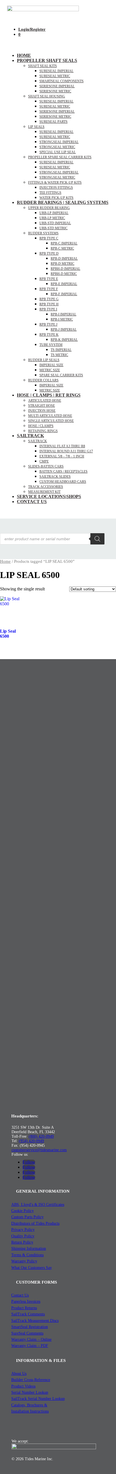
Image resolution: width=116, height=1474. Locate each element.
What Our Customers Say (31, 1268)
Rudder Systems (43, 233)
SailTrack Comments (28, 1314)
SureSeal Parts (53, 122)
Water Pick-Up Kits (56, 198)
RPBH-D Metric (64, 274)
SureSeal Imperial (56, 71)
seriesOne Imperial (57, 86)
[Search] (97, 538)
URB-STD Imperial (55, 223)
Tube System (51, 345)
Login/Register (32, 29)
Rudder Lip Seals (43, 360)
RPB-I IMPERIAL (63, 314)
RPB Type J (48, 324)
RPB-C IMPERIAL (64, 243)
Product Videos (23, 1386)
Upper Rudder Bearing (49, 208)
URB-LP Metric (52, 218)
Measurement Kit (44, 492)
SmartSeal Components (61, 81)
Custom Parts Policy (27, 1217)
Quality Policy (22, 1236)
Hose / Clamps (40, 426)
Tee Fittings (50, 193)
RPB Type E (48, 279)
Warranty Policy (24, 1261)
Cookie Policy (22, 1211)
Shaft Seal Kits (42, 66)
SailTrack (30, 435)
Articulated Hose (44, 401)
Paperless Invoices (25, 1301)
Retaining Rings (43, 431)
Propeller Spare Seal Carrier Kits (60, 157)
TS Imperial (61, 350)
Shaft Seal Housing (46, 96)
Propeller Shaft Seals (47, 60)
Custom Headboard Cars (62, 482)
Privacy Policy (23, 1230)
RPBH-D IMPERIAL (65, 269)
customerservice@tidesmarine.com (39, 1150)
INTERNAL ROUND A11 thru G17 (66, 451)
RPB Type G (49, 299)
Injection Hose (41, 411)
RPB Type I (48, 309)
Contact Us (32, 501)
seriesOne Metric (55, 91)
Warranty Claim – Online (31, 1339)
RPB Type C (48, 238)
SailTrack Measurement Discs (35, 1321)
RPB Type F (48, 289)
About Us (18, 1373)
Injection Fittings (56, 188)
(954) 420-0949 (31, 1141)
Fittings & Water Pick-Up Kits (55, 182)
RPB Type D (49, 253)
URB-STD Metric (53, 228)
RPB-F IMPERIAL (64, 294)
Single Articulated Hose (51, 421)
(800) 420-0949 (41, 1136)
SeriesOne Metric (55, 117)
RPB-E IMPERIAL (64, 284)
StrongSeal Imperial (59, 142)
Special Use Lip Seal (57, 152)
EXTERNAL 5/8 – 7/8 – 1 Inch (61, 456)
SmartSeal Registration (29, 1327)
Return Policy (22, 1242)
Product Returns (24, 1308)
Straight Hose (41, 406)
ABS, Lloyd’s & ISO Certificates (37, 1204)
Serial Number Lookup (29, 1392)
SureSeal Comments (27, 1333)
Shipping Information (28, 1248)
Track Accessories (45, 487)
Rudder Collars (43, 380)
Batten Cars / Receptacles (63, 471)
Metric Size (49, 370)
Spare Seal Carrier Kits (61, 375)
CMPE (44, 461)
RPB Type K (49, 335)
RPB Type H (49, 304)
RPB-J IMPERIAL (64, 330)
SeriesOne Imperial (57, 112)
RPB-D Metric (62, 264)
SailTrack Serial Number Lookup (38, 1399)
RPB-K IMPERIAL (64, 340)
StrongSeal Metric (57, 147)
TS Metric (59, 355)
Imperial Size (51, 365)
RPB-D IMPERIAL (64, 259)
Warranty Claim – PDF (29, 1346)
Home (24, 55)
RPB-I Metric (62, 319)
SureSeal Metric (54, 76)
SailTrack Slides (55, 477)
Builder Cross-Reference (30, 1380)
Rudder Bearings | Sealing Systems (62, 202)
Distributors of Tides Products (35, 1223)
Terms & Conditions (27, 1255)
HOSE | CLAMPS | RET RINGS (49, 395)
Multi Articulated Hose (50, 416)
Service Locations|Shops (49, 496)
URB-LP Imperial (53, 213)
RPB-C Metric (62, 248)
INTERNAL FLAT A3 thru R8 (62, 446)
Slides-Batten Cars (46, 466)
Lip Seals (36, 127)
